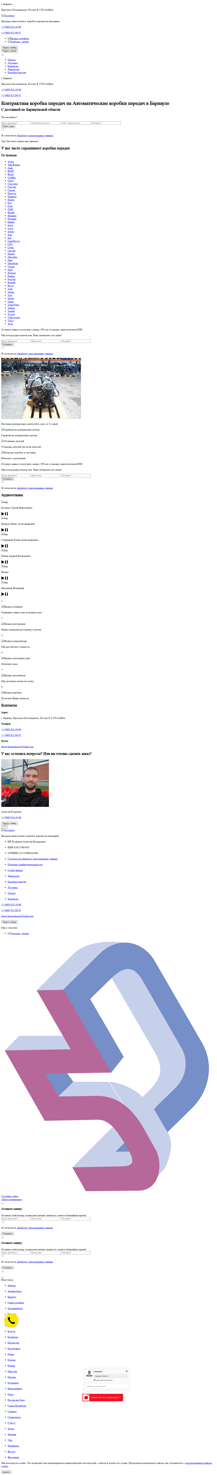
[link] (18, 38)
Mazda (11, 253)
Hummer (12, 215)
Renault (11, 282)
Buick (11, 174)
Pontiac (11, 276)
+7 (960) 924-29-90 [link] (11, 89)
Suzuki (11, 311)
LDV (10, 244)
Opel (10, 269)
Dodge (11, 199)
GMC (11, 209)
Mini (10, 260)
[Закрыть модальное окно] (2, 1277)
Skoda (11, 298)
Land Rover (14, 241)
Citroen (11, 190)
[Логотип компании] (8, 15)
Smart (11, 301)
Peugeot (12, 272)
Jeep (10, 234)
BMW (11, 171)
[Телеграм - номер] (18, 41)
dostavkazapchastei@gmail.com (17, 746)
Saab (10, 288)
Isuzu (10, 225)
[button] (6, 4)
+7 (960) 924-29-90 (11, 26)
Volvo (11, 320)
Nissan (11, 266)
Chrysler (12, 187)
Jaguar (11, 231)
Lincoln (11, 250)
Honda (11, 212)
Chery (11, 180)
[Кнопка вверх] (4, 827)
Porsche (12, 279)
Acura (11, 161)
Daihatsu (12, 196)
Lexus (11, 247)
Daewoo (12, 193)
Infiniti (11, 222)
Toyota (11, 314)
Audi (10, 167)
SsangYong (13, 304)
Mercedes (12, 257)
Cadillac (12, 177)
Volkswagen (14, 317)
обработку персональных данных (35, 135)
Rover (11, 285)
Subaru (11, 307)
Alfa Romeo (14, 164)
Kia (9, 237)
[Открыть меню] (2, 54)
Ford (10, 206)
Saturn (11, 292)
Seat (10, 295)
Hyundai (12, 218)
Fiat (9, 202)
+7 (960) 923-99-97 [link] (11, 95)
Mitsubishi (13, 263)
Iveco (10, 228)
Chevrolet (12, 183)
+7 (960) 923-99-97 (11, 32)
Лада (10, 323)
